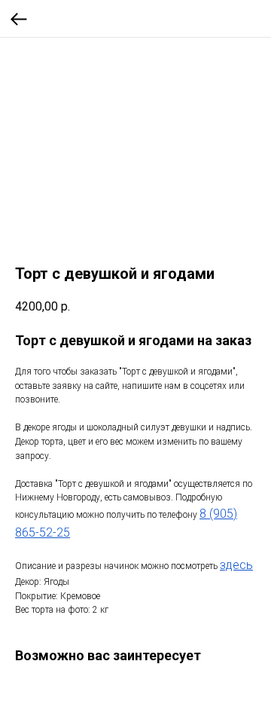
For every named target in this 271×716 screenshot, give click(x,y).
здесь (236, 565)
